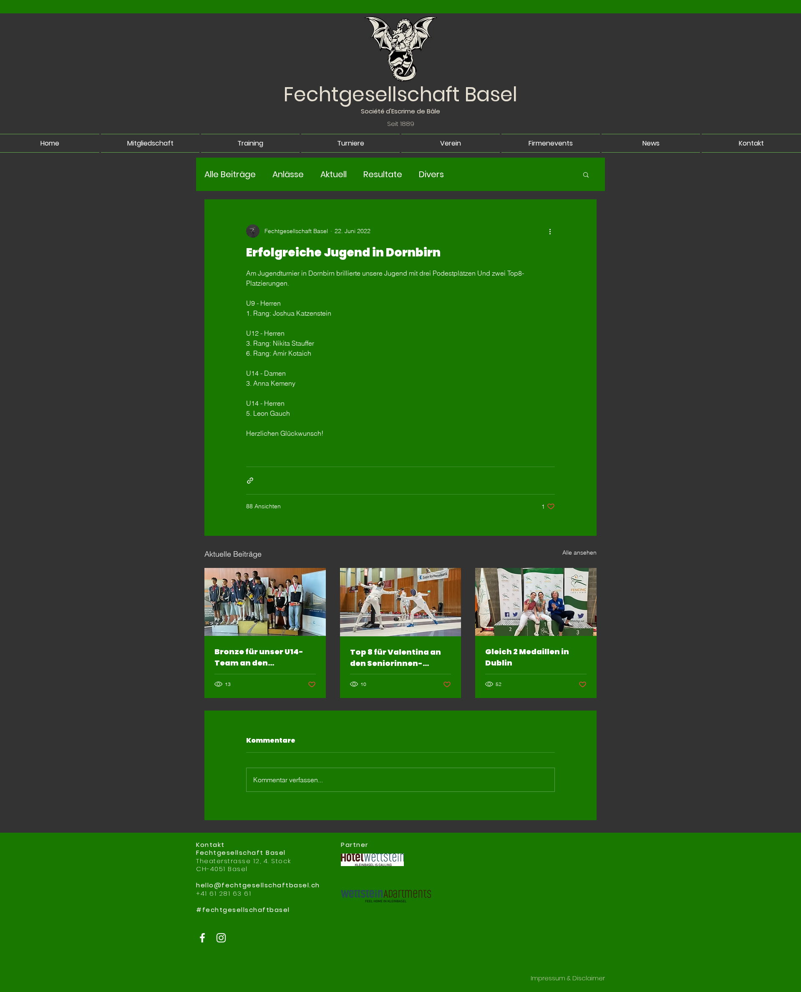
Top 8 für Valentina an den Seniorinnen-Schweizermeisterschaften (400, 658)
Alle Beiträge (230, 174)
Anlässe (288, 174)
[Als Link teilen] (250, 481)
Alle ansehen (579, 552)
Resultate (382, 174)
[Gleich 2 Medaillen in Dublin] (536, 602)
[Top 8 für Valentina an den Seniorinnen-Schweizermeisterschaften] (400, 602)
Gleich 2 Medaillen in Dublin (527, 657)
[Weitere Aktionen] (550, 231)
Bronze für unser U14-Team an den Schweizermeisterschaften (264, 657)
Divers (431, 174)
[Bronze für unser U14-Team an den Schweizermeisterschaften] (265, 602)
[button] (586, 174)
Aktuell (333, 174)
